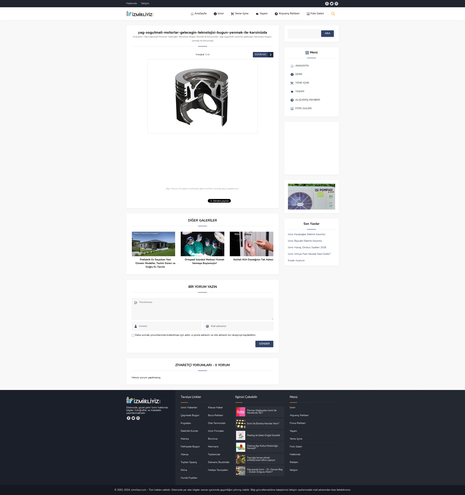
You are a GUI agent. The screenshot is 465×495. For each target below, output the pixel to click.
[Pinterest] (336, 3)
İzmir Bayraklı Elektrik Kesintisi (305, 241)
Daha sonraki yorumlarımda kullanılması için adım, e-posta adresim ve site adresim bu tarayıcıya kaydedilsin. (195, 335)
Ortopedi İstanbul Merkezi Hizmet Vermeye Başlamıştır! (204, 261)
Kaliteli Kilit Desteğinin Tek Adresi (253, 259)
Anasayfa (137, 37)
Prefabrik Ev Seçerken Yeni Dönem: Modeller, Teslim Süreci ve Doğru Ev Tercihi (155, 263)
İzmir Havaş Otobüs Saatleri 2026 (307, 247)
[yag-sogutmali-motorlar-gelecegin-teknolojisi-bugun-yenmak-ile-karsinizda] (202, 96)
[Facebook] (327, 3)
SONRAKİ (260, 54)
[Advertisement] (202, 160)
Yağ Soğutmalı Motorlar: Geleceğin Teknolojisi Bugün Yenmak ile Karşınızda (180, 37)
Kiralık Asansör (296, 260)
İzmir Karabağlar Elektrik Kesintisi (306, 234)
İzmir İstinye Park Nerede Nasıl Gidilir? (309, 254)
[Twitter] (331, 3)
